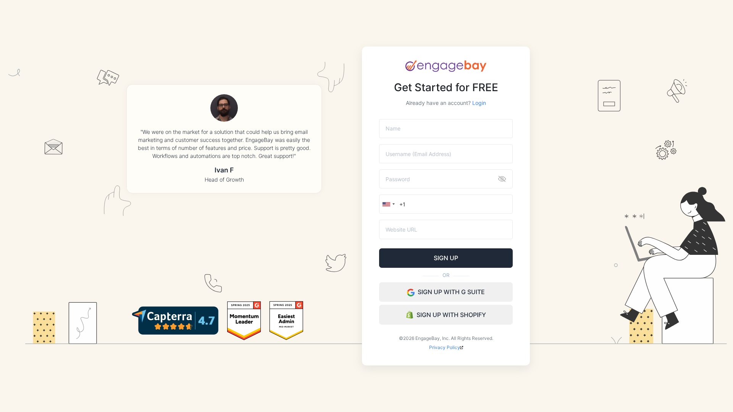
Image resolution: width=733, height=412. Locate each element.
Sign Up (446, 258)
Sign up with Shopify (451, 315)
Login (478, 103)
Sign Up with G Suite (451, 292)
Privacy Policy (444, 347)
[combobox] (388, 204)
